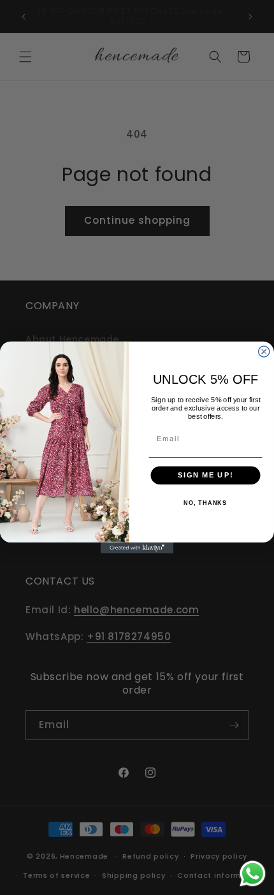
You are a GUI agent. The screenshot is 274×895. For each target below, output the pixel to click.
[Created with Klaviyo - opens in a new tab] (137, 547)
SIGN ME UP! (205, 475)
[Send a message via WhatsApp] (253, 874)
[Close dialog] (264, 351)
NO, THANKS (205, 503)
